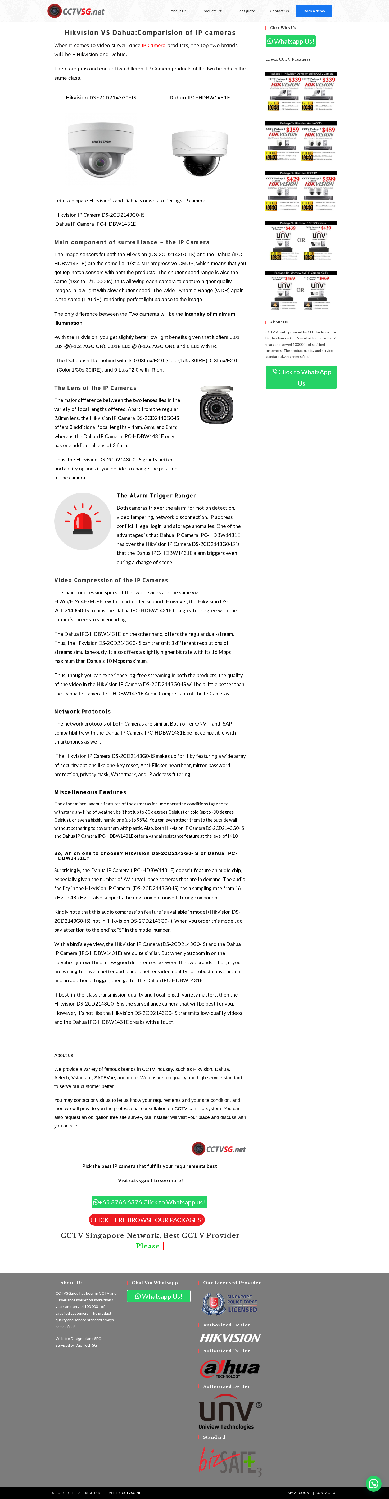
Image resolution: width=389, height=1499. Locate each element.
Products (209, 10)
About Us (179, 10)
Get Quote (246, 10)
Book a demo (314, 10)
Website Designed (71, 1338)
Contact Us (279, 10)
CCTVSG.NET (132, 1493)
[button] (374, 1484)
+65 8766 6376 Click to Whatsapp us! (152, 1202)
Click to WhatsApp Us (304, 377)
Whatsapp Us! (293, 41)
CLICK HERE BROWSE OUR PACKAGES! (147, 1220)
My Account (299, 1493)
